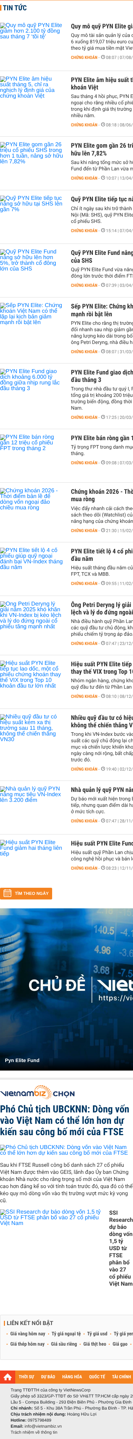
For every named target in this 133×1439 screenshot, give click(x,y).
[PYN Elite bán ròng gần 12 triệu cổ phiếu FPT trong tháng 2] (32, 455)
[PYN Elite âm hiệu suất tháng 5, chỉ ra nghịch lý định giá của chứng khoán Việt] (32, 97)
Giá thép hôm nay (27, 1344)
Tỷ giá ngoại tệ (66, 1333)
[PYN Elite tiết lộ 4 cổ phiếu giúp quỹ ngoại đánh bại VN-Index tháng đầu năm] (32, 569)
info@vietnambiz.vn (43, 1426)
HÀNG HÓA (72, 1377)
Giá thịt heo (94, 1344)
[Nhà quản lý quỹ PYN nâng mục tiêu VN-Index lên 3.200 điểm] (32, 807)
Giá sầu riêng (64, 1344)
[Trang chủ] (8, 1376)
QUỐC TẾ (97, 1377)
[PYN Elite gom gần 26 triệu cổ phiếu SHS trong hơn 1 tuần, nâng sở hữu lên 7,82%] (32, 163)
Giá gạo (119, 1344)
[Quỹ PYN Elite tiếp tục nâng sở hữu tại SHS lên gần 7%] (32, 217)
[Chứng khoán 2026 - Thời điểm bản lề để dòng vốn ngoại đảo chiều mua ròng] (32, 509)
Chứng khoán (84, 57)
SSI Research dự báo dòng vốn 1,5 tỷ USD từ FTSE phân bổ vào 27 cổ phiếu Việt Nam (121, 1248)
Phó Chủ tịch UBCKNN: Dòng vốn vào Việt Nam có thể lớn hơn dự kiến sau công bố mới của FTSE (64, 1120)
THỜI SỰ (26, 1377)
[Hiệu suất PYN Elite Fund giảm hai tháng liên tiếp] (32, 861)
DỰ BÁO (48, 1377)
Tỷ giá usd (97, 1333)
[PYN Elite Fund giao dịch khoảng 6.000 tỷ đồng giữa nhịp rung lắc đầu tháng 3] (32, 390)
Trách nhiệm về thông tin (34, 1432)
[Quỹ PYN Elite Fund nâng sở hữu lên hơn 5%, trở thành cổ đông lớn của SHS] (32, 270)
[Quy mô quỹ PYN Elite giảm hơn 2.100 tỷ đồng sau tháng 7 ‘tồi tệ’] (32, 44)
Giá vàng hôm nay (27, 1333)
